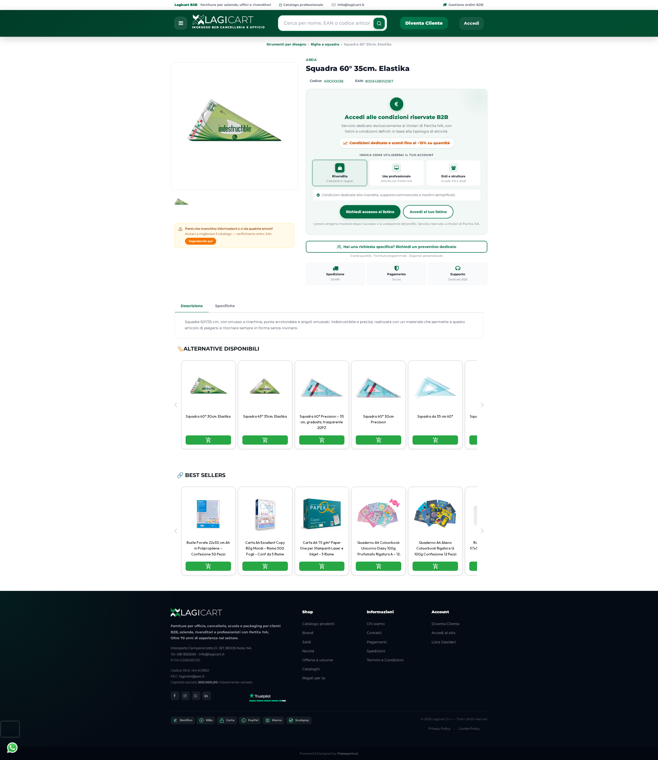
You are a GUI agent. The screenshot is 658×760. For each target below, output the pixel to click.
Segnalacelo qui (201, 241)
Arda (311, 60)
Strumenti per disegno (286, 44)
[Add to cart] (208, 440)
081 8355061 (186, 654)
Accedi (471, 23)
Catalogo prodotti (318, 623)
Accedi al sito (443, 632)
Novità (308, 651)
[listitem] (208, 404)
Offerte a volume (317, 660)
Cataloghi (311, 669)
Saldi (306, 642)
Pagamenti (377, 642)
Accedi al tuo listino (428, 211)
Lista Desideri (444, 642)
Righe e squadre (325, 44)
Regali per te (313, 678)
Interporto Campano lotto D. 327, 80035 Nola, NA (211, 648)
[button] (379, 23)
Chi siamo (376, 623)
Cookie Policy (469, 728)
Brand (307, 632)
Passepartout (347, 753)
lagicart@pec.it (192, 676)
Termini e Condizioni (385, 660)
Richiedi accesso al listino (370, 211)
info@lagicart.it (350, 5)
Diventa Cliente (424, 23)
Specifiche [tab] (225, 306)
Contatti (374, 632)
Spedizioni (376, 651)
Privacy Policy (439, 728)
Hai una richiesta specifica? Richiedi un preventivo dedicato (399, 246)
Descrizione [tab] (192, 306)
